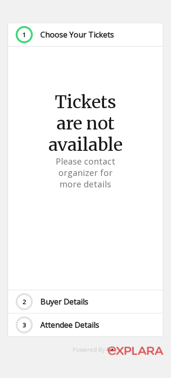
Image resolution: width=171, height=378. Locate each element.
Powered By (89, 350)
